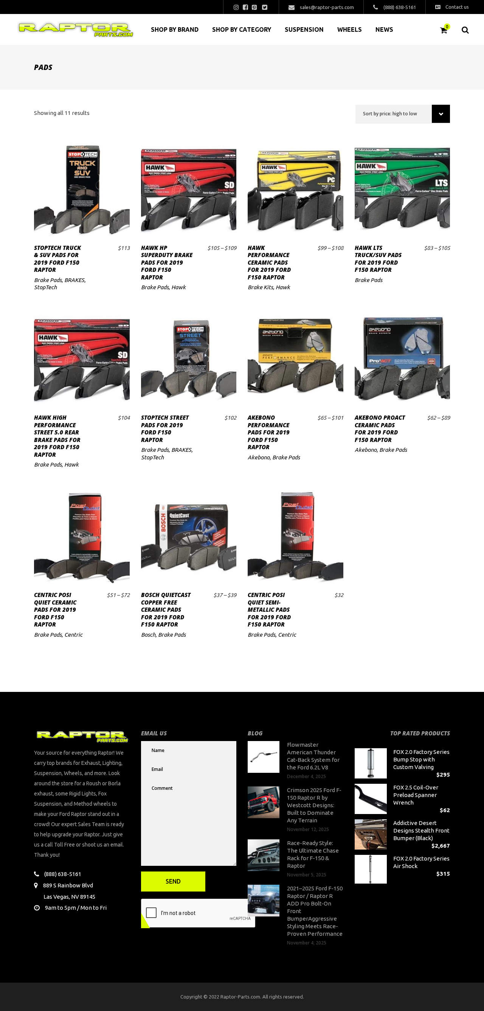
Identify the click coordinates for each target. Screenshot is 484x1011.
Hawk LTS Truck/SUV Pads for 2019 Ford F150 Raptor (378, 259)
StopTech (45, 287)
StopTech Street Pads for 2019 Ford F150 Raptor (165, 428)
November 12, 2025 (308, 829)
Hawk (178, 287)
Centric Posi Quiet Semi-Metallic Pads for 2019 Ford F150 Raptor (269, 609)
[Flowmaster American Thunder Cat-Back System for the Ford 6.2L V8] (263, 757)
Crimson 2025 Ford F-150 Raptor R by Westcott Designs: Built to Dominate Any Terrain (314, 805)
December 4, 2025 (306, 776)
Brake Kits (260, 287)
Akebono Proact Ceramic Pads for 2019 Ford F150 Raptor (380, 428)
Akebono (259, 457)
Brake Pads (48, 280)
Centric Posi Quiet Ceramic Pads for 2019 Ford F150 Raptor (55, 609)
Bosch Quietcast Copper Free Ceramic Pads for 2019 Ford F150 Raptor (166, 609)
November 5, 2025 (306, 874)
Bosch (148, 634)
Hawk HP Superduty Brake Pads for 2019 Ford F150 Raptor (166, 262)
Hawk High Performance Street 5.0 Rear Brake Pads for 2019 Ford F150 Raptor (57, 436)
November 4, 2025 (306, 943)
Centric (73, 634)
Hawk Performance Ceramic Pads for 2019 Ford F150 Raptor (269, 262)
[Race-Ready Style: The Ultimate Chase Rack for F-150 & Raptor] (263, 855)
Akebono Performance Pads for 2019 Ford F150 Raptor (269, 432)
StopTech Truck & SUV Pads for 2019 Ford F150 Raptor (57, 259)
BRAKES (74, 280)
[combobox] (402, 114)
